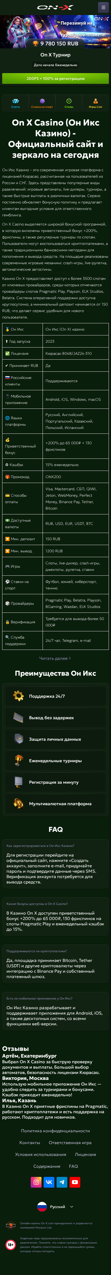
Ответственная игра (70, 1142)
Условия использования (40, 1154)
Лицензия (85, 1154)
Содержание (46, 1166)
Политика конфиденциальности (55, 1130)
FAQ (73, 1166)
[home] (55, 7)
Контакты (29, 1142)
